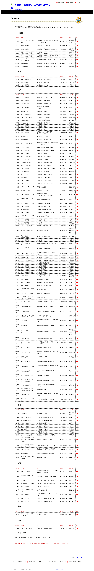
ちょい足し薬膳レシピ (50, 561)
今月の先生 (63, 561)
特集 (40, 561)
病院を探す (32, 561)
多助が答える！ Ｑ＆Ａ (75, 561)
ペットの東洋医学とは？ (19, 561)
